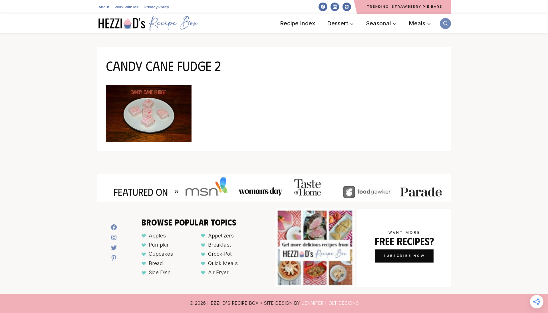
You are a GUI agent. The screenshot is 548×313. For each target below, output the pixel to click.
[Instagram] (335, 7)
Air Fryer (218, 272)
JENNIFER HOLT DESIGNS (330, 303)
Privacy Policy (156, 7)
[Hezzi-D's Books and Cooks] (148, 23)
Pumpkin (159, 245)
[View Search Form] (445, 23)
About (103, 7)
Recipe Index (297, 23)
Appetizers (221, 236)
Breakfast (219, 245)
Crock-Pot (220, 254)
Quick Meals (223, 263)
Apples (157, 236)
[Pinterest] (346, 7)
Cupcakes (161, 254)
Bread (156, 263)
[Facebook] (323, 7)
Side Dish (160, 272)
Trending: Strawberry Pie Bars (404, 7)
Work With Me (126, 7)
